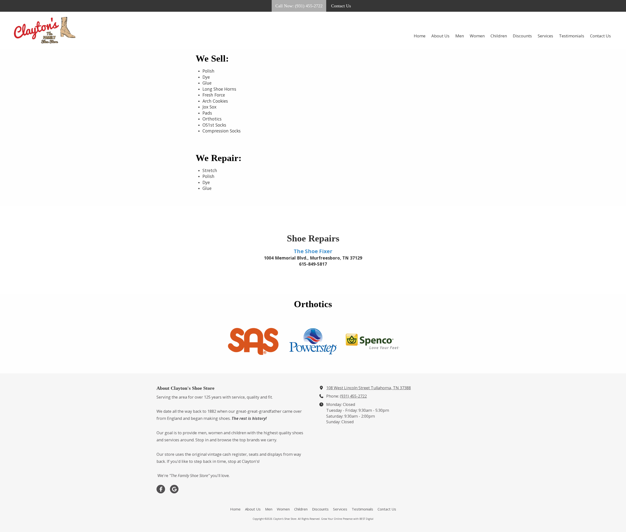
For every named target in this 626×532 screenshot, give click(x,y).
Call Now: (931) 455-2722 (299, 5)
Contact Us (341, 5)
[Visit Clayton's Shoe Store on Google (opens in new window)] (174, 489)
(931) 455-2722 (353, 396)
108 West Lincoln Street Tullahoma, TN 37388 (368, 388)
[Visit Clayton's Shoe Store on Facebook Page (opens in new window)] (160, 489)
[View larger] (253, 341)
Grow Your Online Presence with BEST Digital (347, 519)
